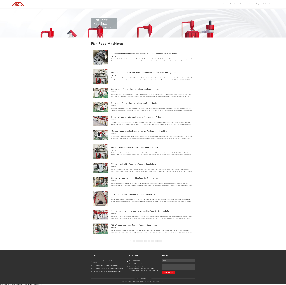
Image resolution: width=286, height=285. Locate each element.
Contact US (266, 4)
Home (224, 4)
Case (250, 4)
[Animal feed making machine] (18, 4)
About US (242, 4)
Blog (257, 4)
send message (168, 272)
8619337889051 (136, 260)
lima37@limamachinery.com (139, 263)
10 (145, 241)
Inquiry (166, 255)
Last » (160, 241)
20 (149, 241)
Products (232, 4)
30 (152, 241)
